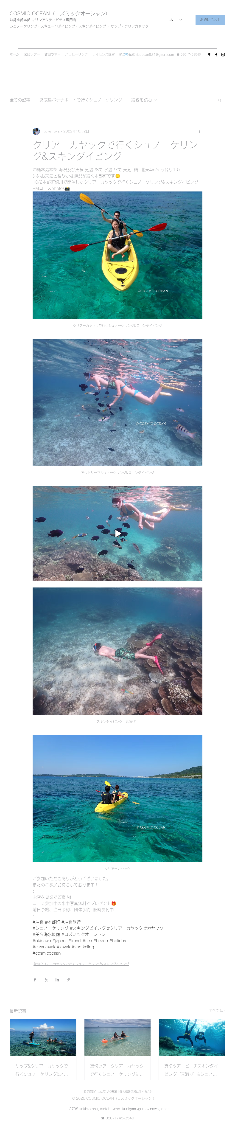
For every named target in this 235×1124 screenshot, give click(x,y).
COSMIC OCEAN (30, 13)
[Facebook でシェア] (35, 980)
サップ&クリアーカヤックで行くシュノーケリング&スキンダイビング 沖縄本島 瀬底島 (42, 1071)
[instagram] (223, 54)
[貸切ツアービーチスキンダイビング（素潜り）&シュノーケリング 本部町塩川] (192, 1037)
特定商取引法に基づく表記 (100, 1091)
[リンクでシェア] (68, 980)
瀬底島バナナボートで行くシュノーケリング (80, 100)
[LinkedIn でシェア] (57, 980)
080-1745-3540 (120, 1118)
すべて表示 (217, 1010)
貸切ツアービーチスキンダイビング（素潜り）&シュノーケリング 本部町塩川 (191, 1071)
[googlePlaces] (209, 54)
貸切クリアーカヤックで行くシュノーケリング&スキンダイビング (81, 964)
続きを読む (141, 100)
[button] (219, 100)
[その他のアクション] (199, 131)
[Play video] (117, 533)
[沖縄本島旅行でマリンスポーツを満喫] (43, 1037)
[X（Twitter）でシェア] (46, 980)
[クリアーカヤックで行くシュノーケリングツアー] (117, 1037)
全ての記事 (20, 100)
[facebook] (216, 54)
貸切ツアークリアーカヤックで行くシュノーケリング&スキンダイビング (117, 1071)
